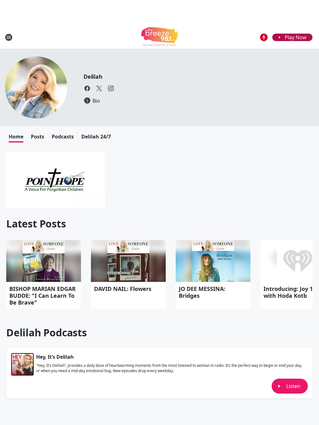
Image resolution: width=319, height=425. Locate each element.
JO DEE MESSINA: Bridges (202, 292)
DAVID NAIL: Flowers (122, 288)
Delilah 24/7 (96, 136)
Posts (37, 136)
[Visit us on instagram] (111, 88)
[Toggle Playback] (22, 364)
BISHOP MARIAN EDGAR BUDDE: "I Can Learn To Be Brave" (42, 295)
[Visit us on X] (99, 88)
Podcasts (63, 136)
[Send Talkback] (264, 37)
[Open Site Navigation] (8, 37)
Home (16, 136)
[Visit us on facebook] (87, 88)
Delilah (92, 76)
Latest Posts (36, 223)
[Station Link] (159, 37)
